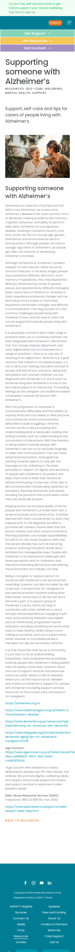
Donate (55, 22)
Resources (14, 89)
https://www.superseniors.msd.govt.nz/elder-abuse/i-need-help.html (36, 809)
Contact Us (21, 918)
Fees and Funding (54, 912)
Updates (54, 906)
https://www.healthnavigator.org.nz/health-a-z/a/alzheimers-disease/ (37, 712)
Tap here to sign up (22, 12)
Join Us (54, 942)
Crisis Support (54, 936)
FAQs (21, 930)
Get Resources (35, 40)
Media (21, 924)
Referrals (54, 930)
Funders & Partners (54, 924)
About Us (54, 918)
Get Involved (35, 48)
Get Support (35, 33)
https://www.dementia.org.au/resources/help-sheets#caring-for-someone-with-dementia (37, 723)
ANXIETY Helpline (21, 906)
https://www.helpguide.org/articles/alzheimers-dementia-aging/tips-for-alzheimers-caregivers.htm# (38, 737)
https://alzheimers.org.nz (22, 703)
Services (21, 912)
